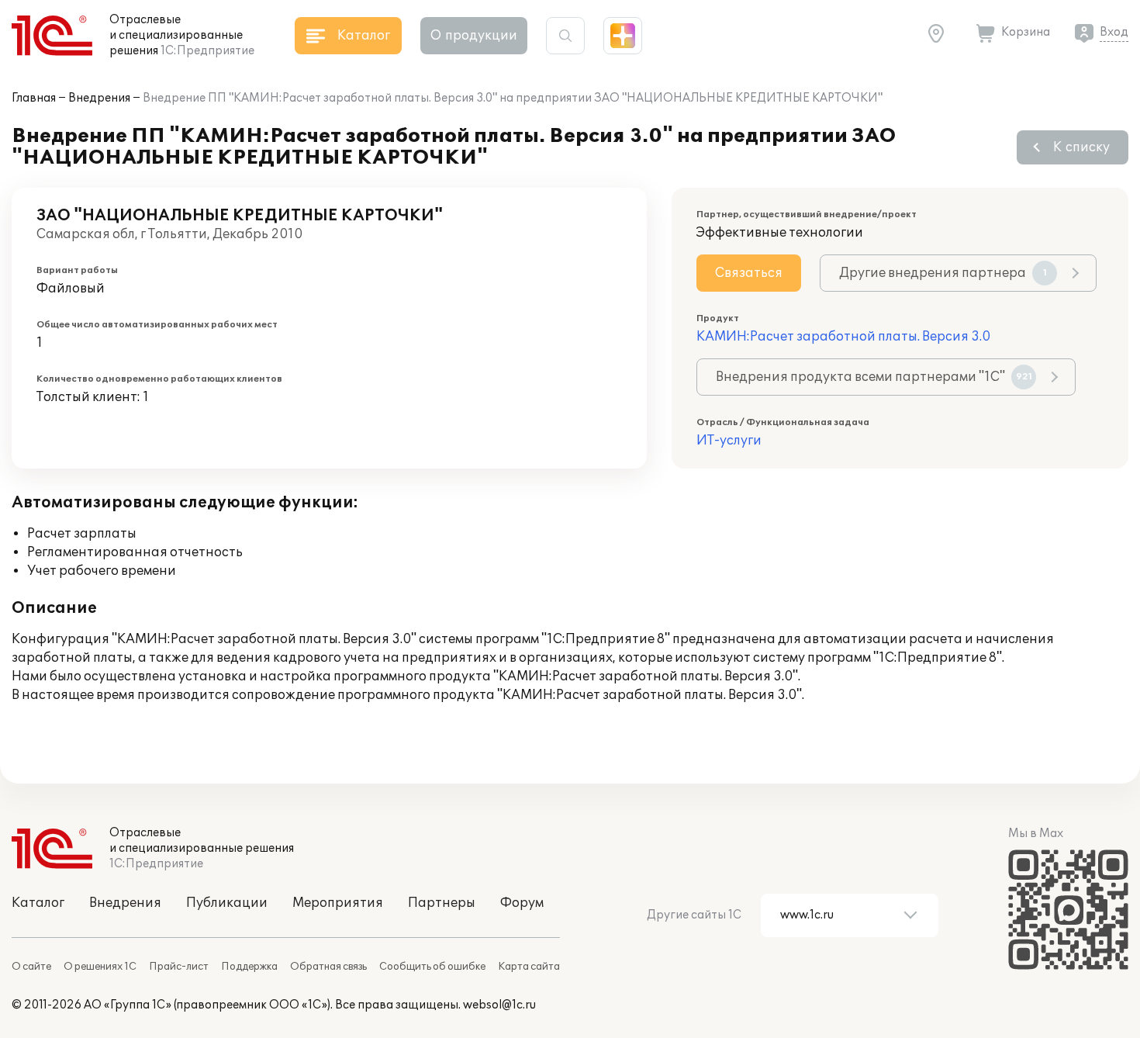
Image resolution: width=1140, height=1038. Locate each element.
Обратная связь (328, 966)
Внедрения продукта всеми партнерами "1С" (874, 377)
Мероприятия (337, 903)
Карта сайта (529, 966)
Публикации (227, 903)
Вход (1114, 32)
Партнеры (441, 903)
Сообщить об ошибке (432, 966)
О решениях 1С (100, 966)
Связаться (748, 273)
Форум (522, 903)
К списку (1081, 147)
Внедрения (99, 98)
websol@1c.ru (499, 1005)
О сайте (31, 966)
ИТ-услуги (729, 440)
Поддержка (249, 966)
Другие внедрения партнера (943, 273)
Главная (34, 98)
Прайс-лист (179, 966)
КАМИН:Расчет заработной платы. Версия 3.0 (843, 336)
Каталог (38, 903)
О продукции (473, 35)
